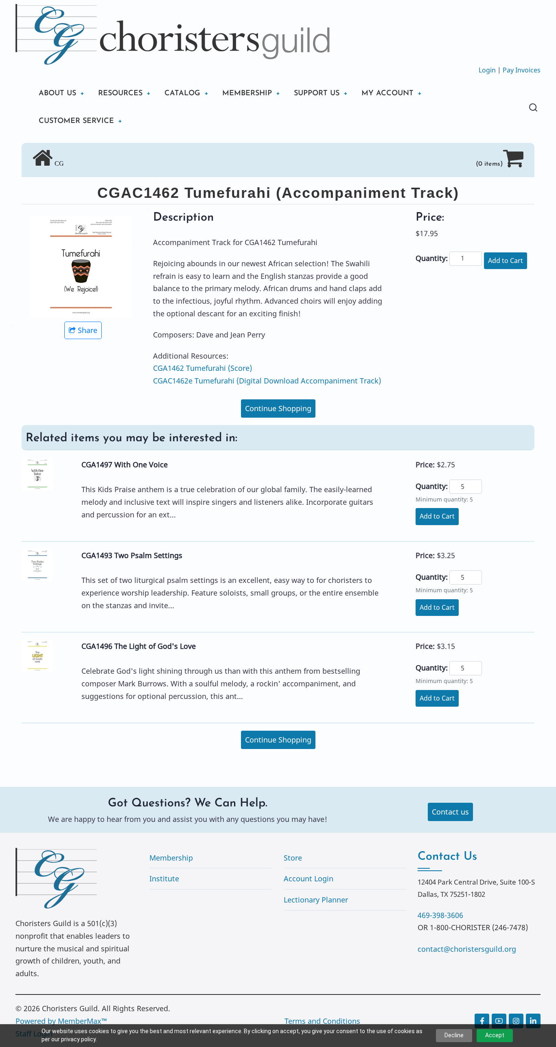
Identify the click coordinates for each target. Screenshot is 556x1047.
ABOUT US (57, 93)
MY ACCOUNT (387, 93)
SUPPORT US (316, 93)
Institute (164, 878)
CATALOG (182, 93)
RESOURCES (120, 93)
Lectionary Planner (316, 900)
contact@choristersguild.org (467, 949)
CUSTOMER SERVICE (76, 121)
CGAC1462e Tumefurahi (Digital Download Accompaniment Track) (267, 381)
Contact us (450, 812)
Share (87, 330)
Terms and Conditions (322, 1021)
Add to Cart (505, 260)
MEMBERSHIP (247, 93)
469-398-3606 (440, 915)
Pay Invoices (522, 70)
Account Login (308, 878)
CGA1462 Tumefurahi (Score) (202, 368)
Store (293, 858)
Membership (171, 858)
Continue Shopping (278, 408)
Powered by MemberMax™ (61, 1021)
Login (487, 70)
